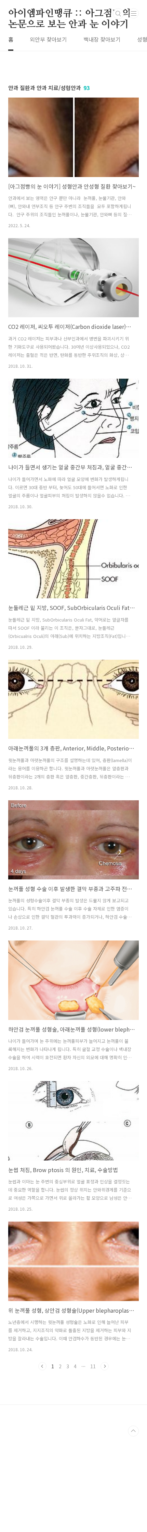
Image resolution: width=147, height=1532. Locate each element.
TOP (133, 1431)
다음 (105, 1366)
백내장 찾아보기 (102, 39)
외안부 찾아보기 (48, 39)
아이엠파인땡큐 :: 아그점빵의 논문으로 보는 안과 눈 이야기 (69, 14)
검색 (118, 14)
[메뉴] (134, 13)
